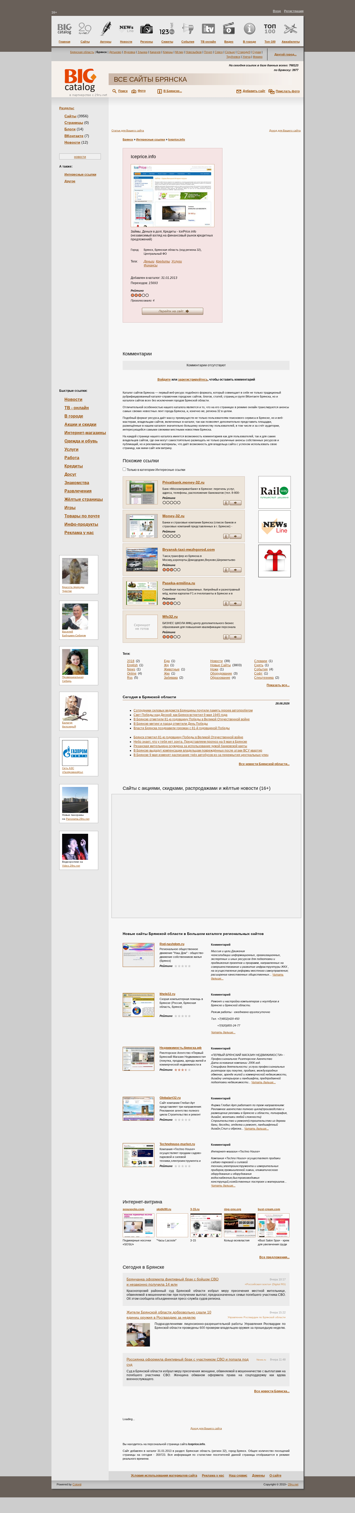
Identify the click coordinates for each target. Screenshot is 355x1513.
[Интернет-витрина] (274, 561)
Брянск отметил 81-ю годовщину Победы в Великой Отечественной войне (188, 737)
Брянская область (82, 52)
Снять (258, 665)
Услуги (71, 449)
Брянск (128, 139)
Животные (172, 669)
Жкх (167, 673)
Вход (277, 11)
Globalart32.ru (170, 1098)
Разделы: (66, 108)
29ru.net (293, 1484)
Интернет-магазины (85, 433)
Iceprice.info (176, 139)
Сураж (256, 52)
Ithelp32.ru (167, 994)
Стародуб (243, 52)
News (131, 669)
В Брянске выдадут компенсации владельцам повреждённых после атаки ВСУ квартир (198, 750)
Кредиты (73, 466)
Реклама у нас (79, 532)
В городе (73, 416)
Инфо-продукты (81, 524)
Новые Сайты (220, 665)
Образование (220, 677)
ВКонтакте (73, 136)
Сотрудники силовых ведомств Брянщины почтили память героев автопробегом (193, 710)
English (132, 665)
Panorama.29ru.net (77, 818)
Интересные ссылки (80, 174)
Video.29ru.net (71, 865)
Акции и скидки (80, 424)
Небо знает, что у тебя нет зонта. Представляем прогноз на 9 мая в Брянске (190, 741)
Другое (69, 181)
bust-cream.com (269, 1209)
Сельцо (230, 52)
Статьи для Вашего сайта (127, 130)
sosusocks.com (133, 1209)
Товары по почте (82, 516)
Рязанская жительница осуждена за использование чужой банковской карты (190, 746)
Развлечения (77, 491)
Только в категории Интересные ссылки (155, 470)
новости (80, 157)
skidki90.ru (163, 1209)
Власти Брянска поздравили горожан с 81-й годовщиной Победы (182, 728)
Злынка (142, 52)
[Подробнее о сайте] (142, 492)
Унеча (246, 56)
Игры (70, 507)
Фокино (257, 56)
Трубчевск (233, 56)
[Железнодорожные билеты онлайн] (274, 507)
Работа (71, 458)
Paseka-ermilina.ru (178, 583)
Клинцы (168, 52)
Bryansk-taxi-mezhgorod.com (188, 549)
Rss (130, 677)
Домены (258, 1475)
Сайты (70, 116)
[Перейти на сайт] (172, 195)
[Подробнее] (138, 1225)
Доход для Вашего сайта (285, 130)
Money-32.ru (173, 516)
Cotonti (77, 1484)
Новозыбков (194, 52)
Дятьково (115, 52)
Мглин (179, 52)
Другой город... (285, 54)
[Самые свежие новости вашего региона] (274, 527)
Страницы (73, 122)
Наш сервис (238, 1475)
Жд (166, 665)
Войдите (164, 379)
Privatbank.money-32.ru (183, 482)
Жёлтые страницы (83, 499)
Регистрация (294, 11)
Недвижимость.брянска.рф (181, 1048)
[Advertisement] (80, 277)
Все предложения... (274, 1257)
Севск (219, 52)
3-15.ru (195, 1209)
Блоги (70, 129)
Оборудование (221, 673)
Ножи (214, 669)
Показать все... (278, 685)
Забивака (171, 677)
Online (131, 673)
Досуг (70, 474)
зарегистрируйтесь (193, 379)
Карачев (155, 52)
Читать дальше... (223, 1032)
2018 (130, 661)
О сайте (275, 1475)
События (261, 669)
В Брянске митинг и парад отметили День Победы (171, 724)
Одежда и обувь (81, 441)
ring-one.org (232, 1209)
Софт (258, 673)
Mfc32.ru (170, 616)
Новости (72, 142)
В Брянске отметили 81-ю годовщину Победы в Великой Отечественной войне (192, 719)
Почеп (208, 52)
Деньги (149, 261)
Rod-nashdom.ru (172, 944)
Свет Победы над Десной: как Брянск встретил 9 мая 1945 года (180, 715)
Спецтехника (264, 677)
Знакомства (76, 482)
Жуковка (129, 52)
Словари (260, 661)
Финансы (150, 265)
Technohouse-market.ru (177, 1144)
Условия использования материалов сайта (164, 1475)
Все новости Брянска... (272, 1391)
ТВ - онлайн (76, 408)
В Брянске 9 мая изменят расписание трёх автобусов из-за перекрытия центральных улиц (201, 755)
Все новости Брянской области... (264, 764)
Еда (167, 661)
